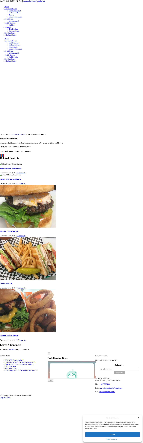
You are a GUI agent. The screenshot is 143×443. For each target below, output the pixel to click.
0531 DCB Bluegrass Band (14, 360)
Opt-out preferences (111, 439)
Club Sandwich (6, 283)
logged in (12, 349)
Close (50, 380)
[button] (138, 418)
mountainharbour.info (107, 392)
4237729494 (105, 384)
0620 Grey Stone (10, 368)
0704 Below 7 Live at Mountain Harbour (19, 364)
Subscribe (119, 365)
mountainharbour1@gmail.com (34, 1)
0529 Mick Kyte (10, 366)
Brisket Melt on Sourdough (10, 179)
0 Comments (21, 173)
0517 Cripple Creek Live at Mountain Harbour (20, 370)
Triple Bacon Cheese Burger (11, 168)
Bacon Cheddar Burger (9, 336)
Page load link (5, 398)
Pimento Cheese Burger (9, 231)
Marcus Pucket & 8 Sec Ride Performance (19, 362)
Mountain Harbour (19, 134)
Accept (112, 434)
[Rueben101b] (38, 130)
